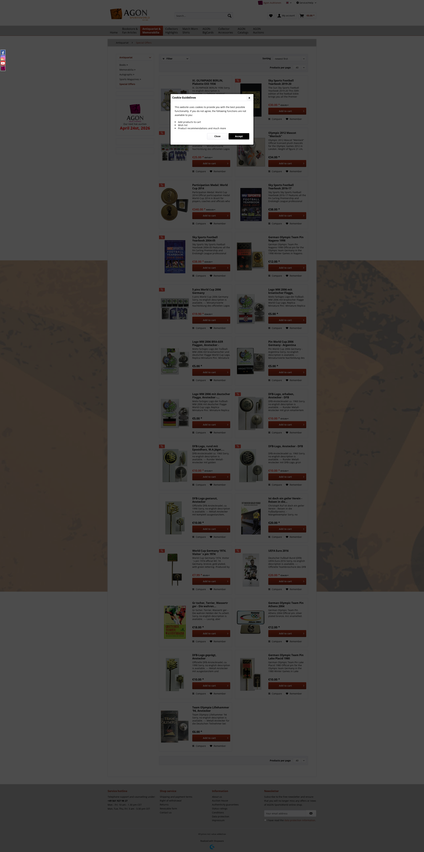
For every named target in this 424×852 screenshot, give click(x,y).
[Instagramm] (2, 57)
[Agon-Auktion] (2, 68)
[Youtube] (2, 63)
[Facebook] (2, 52)
